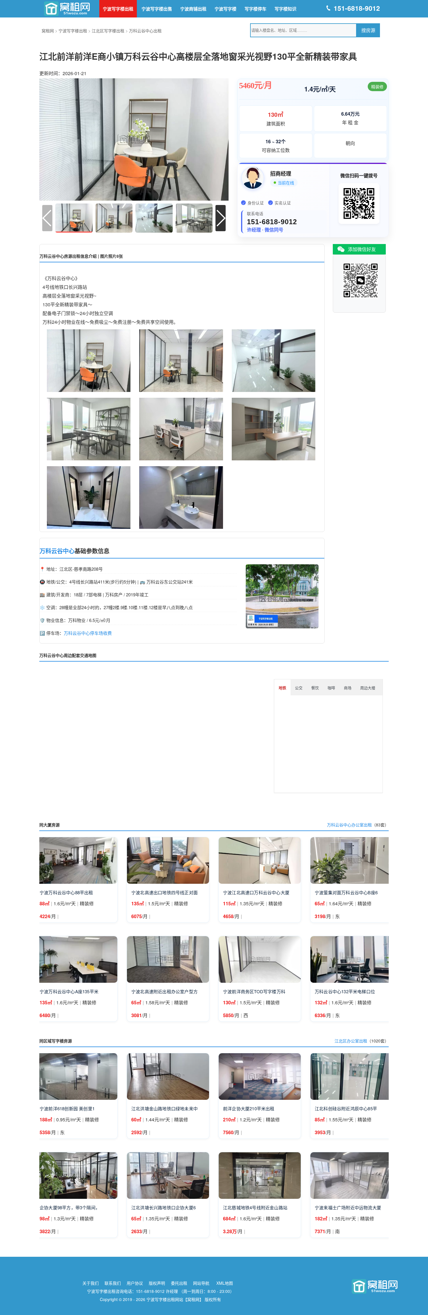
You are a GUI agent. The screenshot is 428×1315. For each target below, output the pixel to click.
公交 (299, 687)
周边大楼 (367, 687)
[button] (220, 218)
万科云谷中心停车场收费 (88, 633)
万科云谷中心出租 (145, 30)
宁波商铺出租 (193, 9)
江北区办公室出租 (351, 1041)
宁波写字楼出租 (118, 9)
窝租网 (48, 30)
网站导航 (201, 1283)
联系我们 (113, 1283)
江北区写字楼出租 (108, 30)
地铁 (282, 687)
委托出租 (179, 1283)
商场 (347, 687)
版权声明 (157, 1283)
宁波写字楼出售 (157, 9)
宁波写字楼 (225, 9)
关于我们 (90, 1283)
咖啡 (331, 687)
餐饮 (315, 687)
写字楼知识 (285, 9)
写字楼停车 (255, 9)
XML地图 (224, 1283)
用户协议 (135, 1283)
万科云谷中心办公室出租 (349, 825)
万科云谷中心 (57, 551)
